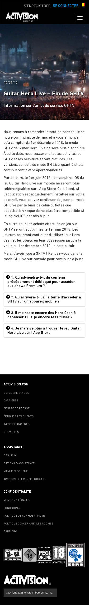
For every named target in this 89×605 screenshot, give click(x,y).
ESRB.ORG (10, 531)
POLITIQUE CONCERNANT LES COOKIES (28, 523)
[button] (83, 5)
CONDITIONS (12, 508)
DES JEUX (10, 455)
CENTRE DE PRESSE (17, 408)
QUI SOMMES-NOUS (16, 393)
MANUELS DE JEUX (16, 471)
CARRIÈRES (11, 400)
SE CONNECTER (66, 6)
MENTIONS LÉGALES (17, 500)
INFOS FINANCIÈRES (17, 424)
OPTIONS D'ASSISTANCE (19, 463)
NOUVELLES (11, 432)
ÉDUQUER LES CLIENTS (19, 416)
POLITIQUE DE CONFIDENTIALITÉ (24, 515)
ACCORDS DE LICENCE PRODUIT (24, 479)
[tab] (44, 282)
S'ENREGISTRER (37, 6)
